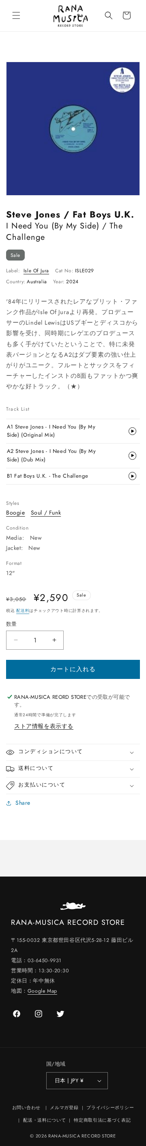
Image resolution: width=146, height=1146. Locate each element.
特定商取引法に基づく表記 (102, 1120)
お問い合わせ (26, 1107)
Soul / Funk (46, 512)
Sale (15, 254)
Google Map (42, 991)
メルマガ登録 (64, 1107)
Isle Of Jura (36, 270)
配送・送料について (44, 1120)
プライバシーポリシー (110, 1107)
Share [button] (22, 803)
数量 (11, 624)
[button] (16, 15)
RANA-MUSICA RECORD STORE (82, 1136)
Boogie (15, 512)
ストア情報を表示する (43, 726)
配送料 (22, 610)
